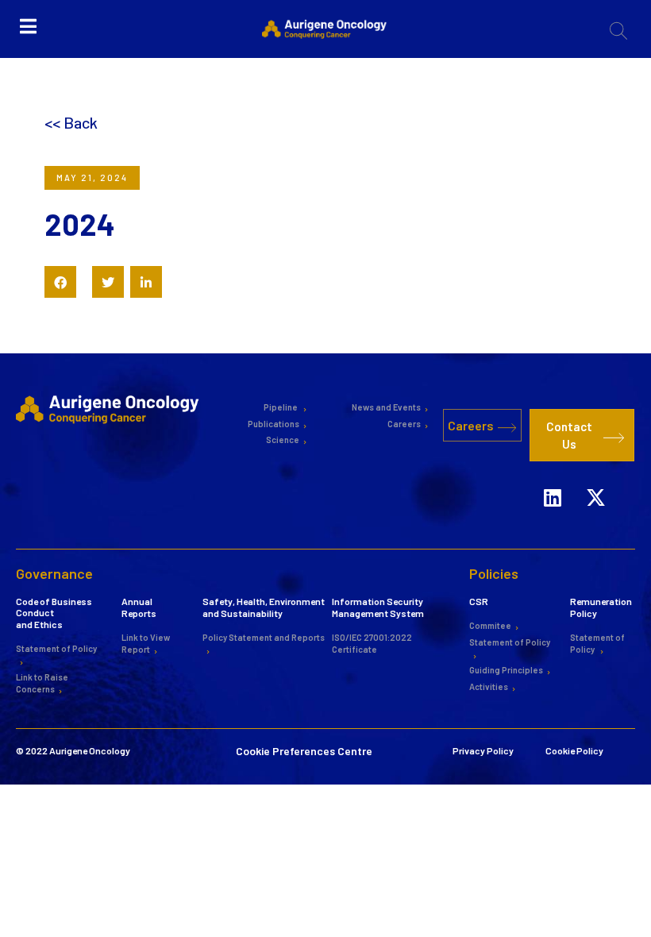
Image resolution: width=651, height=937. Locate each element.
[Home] (109, 408)
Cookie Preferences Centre (304, 751)
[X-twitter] (596, 497)
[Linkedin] (552, 497)
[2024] (60, 282)
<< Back (71, 122)
